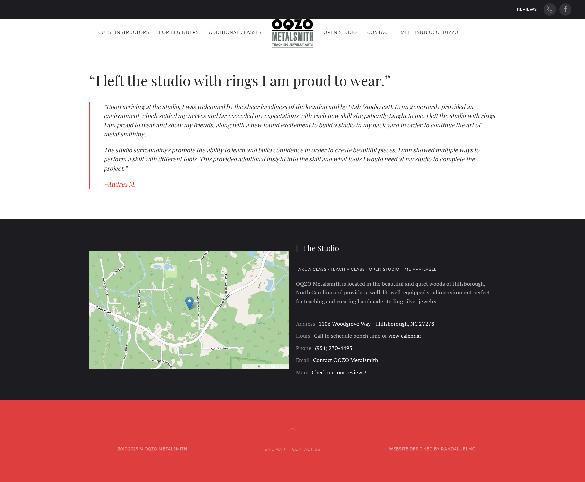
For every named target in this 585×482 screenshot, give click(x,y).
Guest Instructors (123, 32)
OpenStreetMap (274, 366)
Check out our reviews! (339, 372)
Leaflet (249, 366)
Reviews (527, 9)
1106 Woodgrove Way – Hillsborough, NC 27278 (376, 323)
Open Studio (340, 32)
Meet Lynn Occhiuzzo (429, 32)
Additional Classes (235, 32)
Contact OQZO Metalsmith (345, 360)
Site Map (275, 449)
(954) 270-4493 (333, 348)
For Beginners (179, 32)
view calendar (404, 335)
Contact (378, 32)
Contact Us (306, 449)
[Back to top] (292, 429)
